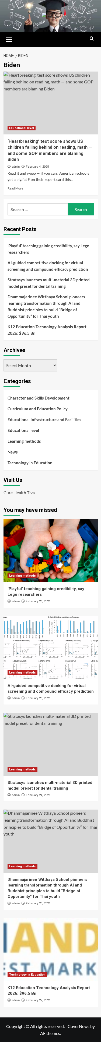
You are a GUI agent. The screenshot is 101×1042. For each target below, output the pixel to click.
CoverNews (78, 1026)
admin (16, 166)
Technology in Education (30, 462)
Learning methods (24, 441)
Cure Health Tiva (19, 492)
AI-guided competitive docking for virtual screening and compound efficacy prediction (48, 266)
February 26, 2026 (38, 601)
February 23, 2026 (38, 903)
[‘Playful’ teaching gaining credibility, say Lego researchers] (51, 550)
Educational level (21, 128)
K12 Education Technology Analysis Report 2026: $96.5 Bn (47, 330)
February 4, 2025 (37, 166)
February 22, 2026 (38, 1000)
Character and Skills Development (38, 397)
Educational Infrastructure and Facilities (44, 419)
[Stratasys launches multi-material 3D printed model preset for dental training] (51, 744)
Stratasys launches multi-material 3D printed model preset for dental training (49, 283)
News (13, 451)
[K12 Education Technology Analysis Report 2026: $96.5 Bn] (51, 949)
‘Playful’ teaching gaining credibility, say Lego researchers (48, 249)
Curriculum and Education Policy (38, 408)
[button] (9, 38)
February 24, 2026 (38, 795)
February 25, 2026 (38, 698)
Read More (15, 188)
